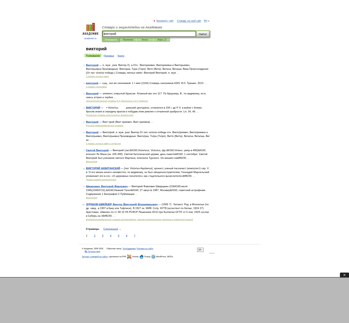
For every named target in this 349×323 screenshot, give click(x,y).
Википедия (91, 161)
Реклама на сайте (145, 248)
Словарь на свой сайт (189, 21)
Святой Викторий (97, 150)
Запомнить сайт (165, 21)
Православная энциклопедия (101, 179)
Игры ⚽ (161, 39)
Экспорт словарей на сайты (95, 256)
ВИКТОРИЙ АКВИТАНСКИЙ (103, 168)
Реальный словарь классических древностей (109, 115)
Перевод (109, 55)
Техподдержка (129, 248)
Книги (145, 39)
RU (205, 21)
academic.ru (90, 38)
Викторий (92, 65)
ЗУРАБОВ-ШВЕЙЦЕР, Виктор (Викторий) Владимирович (122, 204)
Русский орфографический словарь (104, 125)
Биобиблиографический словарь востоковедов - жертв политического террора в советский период (139, 219)
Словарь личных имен (97, 76)
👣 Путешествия (92, 251)
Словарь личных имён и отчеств (103, 143)
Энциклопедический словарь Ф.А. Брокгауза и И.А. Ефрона (117, 101)
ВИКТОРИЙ (93, 107)
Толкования (111, 39)
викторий (92, 83)
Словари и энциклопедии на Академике (132, 27)
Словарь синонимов (96, 87)
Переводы (128, 39)
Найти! (203, 34)
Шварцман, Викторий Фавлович (107, 186)
